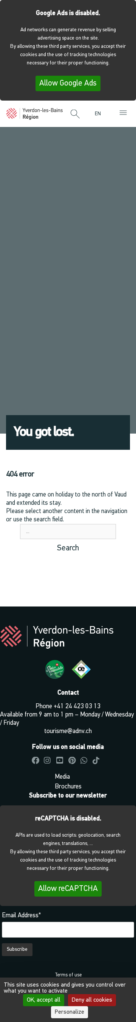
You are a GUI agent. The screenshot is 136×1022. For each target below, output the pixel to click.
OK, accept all (43, 1000)
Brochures (68, 787)
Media (62, 777)
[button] (75, 114)
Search (68, 548)
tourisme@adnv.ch (68, 731)
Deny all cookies (92, 1000)
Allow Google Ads (68, 83)
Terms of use (68, 975)
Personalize (69, 1012)
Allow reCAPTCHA (68, 889)
